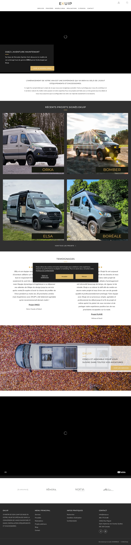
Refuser (84, 276)
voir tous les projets (64, 246)
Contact (37, 530)
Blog (36, 527)
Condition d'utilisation (74, 518)
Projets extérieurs (41, 524)
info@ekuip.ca (103, 515)
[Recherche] (127, 3)
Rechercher (70, 515)
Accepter (64, 276)
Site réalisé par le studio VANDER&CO (109, 542)
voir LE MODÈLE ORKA (42, 68)
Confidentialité (72, 521)
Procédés (38, 518)
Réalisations (39, 521)
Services (37, 515)
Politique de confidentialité (45, 271)
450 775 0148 (103, 518)
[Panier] (123, 3)
